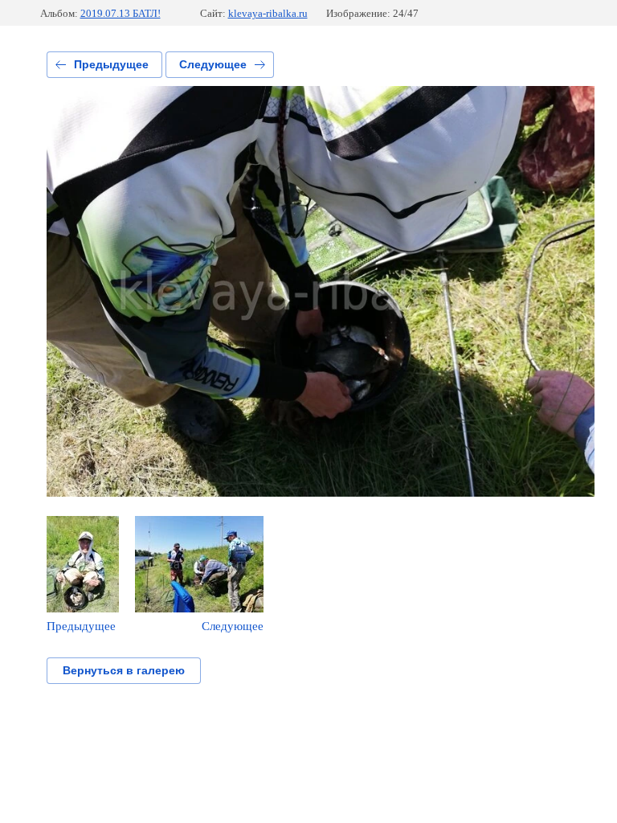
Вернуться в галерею (124, 670)
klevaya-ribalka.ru (268, 13)
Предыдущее (111, 64)
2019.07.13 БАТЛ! (120, 13)
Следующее (213, 64)
